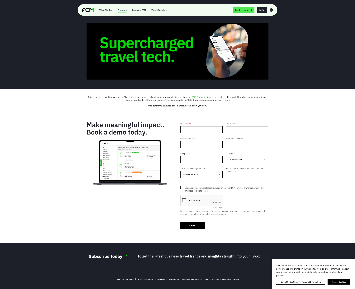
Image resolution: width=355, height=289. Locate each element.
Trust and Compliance (125, 279)
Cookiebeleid (161, 279)
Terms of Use (174, 279)
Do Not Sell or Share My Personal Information (301, 282)
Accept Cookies (339, 282)
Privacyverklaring (145, 279)
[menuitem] (105, 10)
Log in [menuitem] (262, 10)
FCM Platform (198, 97)
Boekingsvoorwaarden (191, 279)
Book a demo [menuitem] (241, 10)
